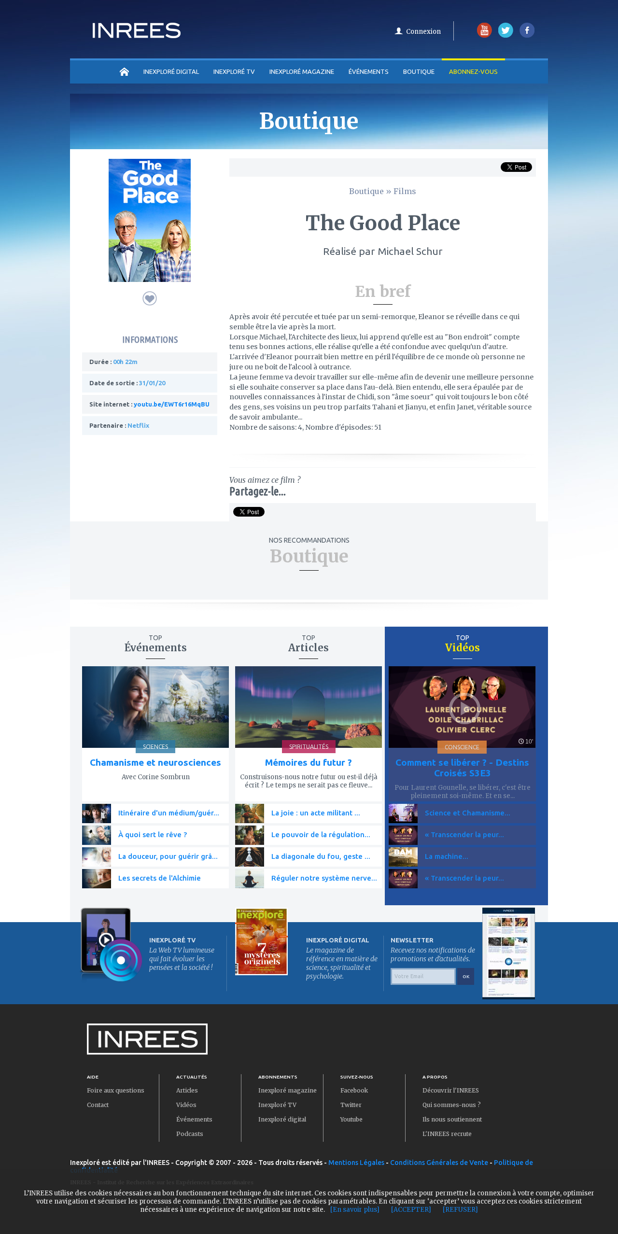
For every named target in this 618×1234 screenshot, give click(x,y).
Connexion (423, 32)
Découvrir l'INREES (450, 1090)
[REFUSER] (460, 1210)
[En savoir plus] (354, 1210)
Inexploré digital (282, 1119)
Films (404, 191)
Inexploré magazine (287, 1090)
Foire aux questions (115, 1090)
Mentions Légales (356, 1162)
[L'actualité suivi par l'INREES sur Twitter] (505, 35)
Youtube (351, 1119)
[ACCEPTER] (411, 1210)
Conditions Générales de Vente (439, 1162)
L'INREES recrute (447, 1133)
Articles (187, 1090)
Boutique (419, 71)
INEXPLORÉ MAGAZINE (301, 71)
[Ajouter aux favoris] (149, 298)
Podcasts (189, 1133)
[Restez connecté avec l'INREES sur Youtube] (484, 35)
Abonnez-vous (473, 71)
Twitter (351, 1104)
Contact (98, 1104)
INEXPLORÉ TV (234, 71)
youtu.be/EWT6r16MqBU (172, 404)
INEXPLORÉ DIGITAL (171, 71)
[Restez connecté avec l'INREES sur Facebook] (527, 35)
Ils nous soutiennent (452, 1119)
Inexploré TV (277, 1104)
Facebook (354, 1090)
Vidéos (186, 1104)
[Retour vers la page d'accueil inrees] (137, 35)
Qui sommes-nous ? (451, 1104)
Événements (369, 71)
